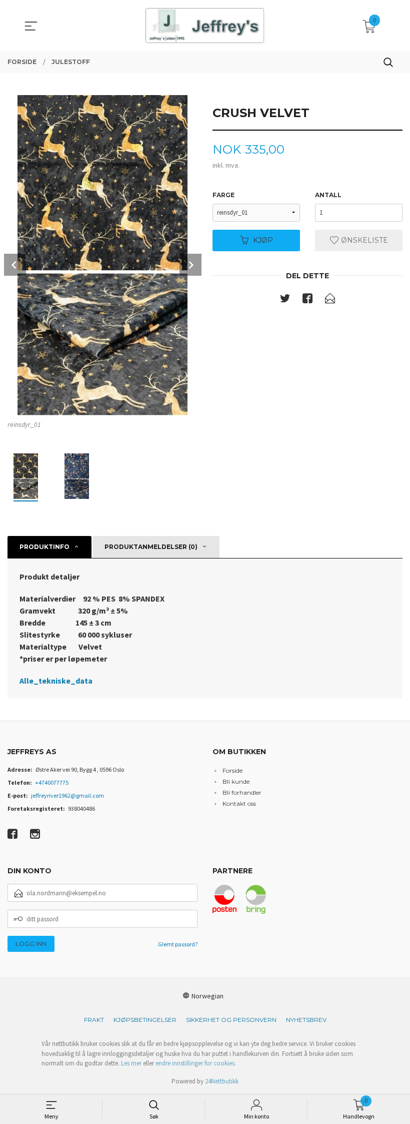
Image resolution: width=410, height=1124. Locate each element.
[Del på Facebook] (307, 300)
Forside (232, 770)
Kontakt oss (239, 803)
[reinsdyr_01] (103, 255)
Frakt (94, 1019)
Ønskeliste (363, 240)
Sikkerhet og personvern (231, 1019)
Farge (223, 195)
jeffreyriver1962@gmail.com (67, 795)
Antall (328, 195)
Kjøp (263, 240)
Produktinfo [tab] (45, 546)
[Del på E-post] (330, 300)
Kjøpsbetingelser (145, 1019)
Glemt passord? (178, 944)
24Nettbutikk (221, 1081)
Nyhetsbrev (306, 1019)
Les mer (131, 1063)
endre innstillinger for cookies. (196, 1063)
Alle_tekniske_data (56, 681)
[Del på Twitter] (285, 300)
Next (191, 265)
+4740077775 (51, 782)
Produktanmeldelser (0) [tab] (151, 546)
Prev (15, 265)
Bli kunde (236, 781)
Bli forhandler (242, 792)
